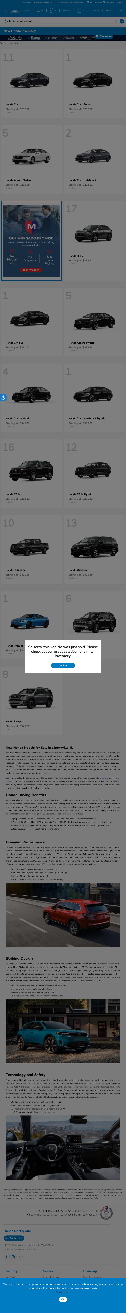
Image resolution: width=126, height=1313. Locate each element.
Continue (63, 665)
